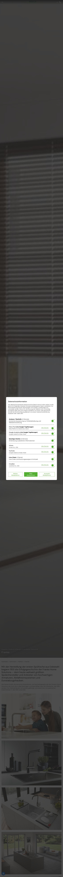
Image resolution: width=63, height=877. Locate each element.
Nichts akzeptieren (15, 474)
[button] (53, 421)
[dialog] (31, 438)
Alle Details (44, 427)
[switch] (52, 420)
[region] (31, 443)
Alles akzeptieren (31, 474)
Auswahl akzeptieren (47, 474)
